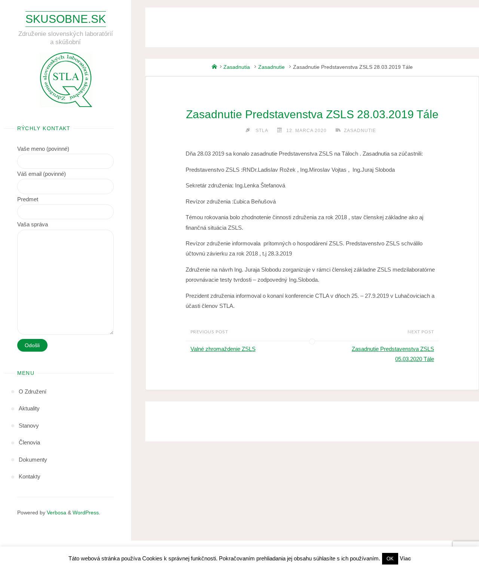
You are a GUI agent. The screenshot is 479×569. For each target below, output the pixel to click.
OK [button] (390, 559)
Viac (405, 558)
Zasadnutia (236, 67)
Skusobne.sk (65, 18)
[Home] (214, 67)
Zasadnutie (271, 67)
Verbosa (55, 513)
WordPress (86, 513)
